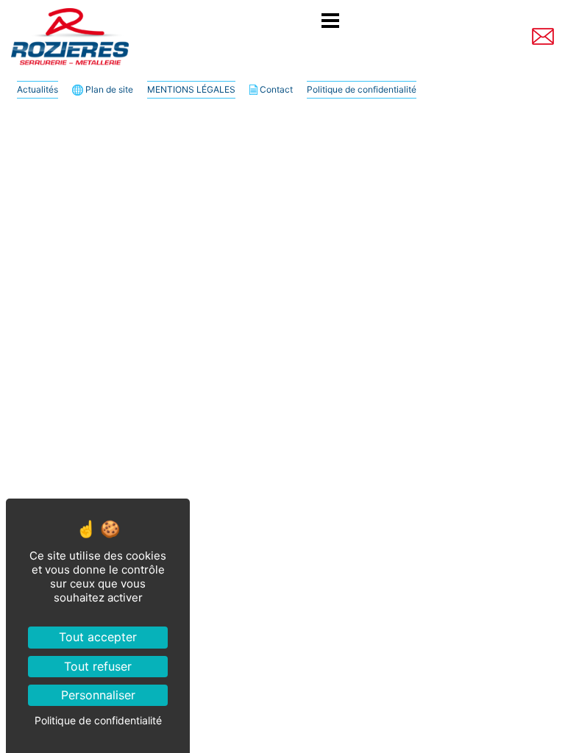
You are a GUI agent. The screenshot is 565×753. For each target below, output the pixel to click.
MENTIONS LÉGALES (191, 89)
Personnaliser (98, 695)
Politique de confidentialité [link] (98, 720)
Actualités (37, 89)
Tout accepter (98, 636)
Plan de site (108, 89)
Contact (275, 89)
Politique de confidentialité (361, 89)
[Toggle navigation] (330, 23)
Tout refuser (98, 666)
